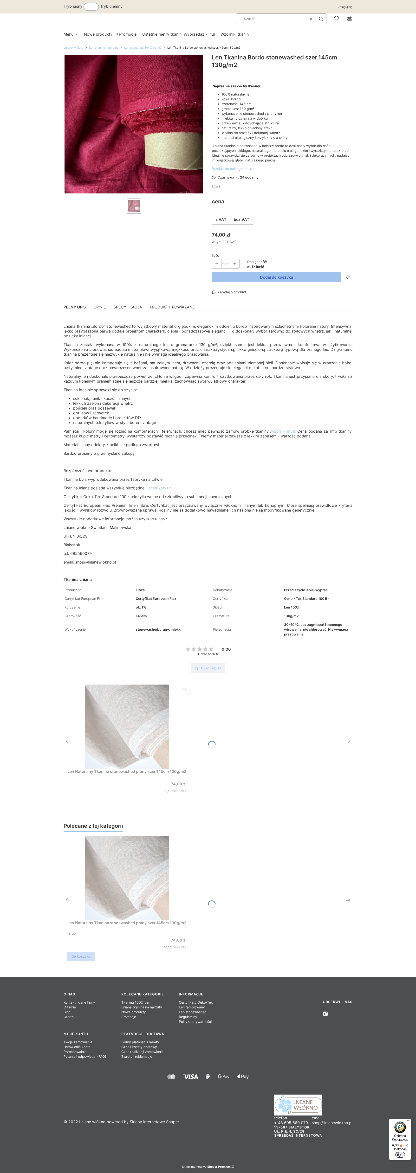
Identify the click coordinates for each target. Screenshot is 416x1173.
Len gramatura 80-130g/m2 (143, 47)
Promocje (128, 1017)
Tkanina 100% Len (135, 1002)
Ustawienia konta (77, 1047)
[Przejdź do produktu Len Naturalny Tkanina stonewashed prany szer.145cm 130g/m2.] (127, 727)
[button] (321, 19)
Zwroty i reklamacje (136, 1056)
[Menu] (408, 1122)
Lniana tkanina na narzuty (141, 1007)
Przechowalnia (75, 1052)
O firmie (70, 1007)
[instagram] (325, 1014)
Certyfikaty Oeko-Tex (196, 1002)
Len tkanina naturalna (103, 47)
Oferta (69, 1017)
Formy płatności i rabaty (140, 1042)
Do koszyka (81, 956)
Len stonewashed (193, 1012)
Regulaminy (188, 1017)
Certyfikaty (156, 488)
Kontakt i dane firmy (79, 1002)
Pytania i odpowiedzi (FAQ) (85, 1056)
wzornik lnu (281, 431)
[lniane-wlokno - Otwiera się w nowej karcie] (313, 1105)
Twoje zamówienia (78, 1042)
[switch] (400, 1155)
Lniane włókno (73, 47)
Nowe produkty (133, 1012)
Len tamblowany (192, 1007)
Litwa (216, 186)
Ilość (215, 255)
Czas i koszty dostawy (139, 1047)
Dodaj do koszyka (276, 277)
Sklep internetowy (206, 1166)
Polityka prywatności (195, 1021)
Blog (67, 1012)
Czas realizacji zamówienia (142, 1052)
